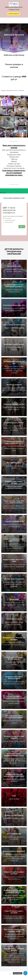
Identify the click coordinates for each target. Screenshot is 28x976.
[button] (13, 13)
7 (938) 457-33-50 (14, 9)
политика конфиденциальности (14, 231)
